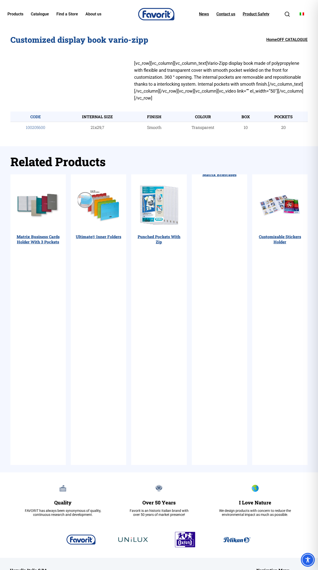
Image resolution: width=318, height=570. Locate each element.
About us (93, 14)
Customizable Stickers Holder (280, 239)
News (204, 14)
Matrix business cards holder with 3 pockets (38, 239)
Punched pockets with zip (159, 239)
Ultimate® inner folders (98, 236)
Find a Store (67, 14)
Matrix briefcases (219, 174)
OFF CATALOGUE (292, 39)
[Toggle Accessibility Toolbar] (307, 559)
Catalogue (40, 14)
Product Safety (256, 14)
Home (271, 39)
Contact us (225, 14)
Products (15, 14)
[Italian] (302, 14)
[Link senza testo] (287, 15)
